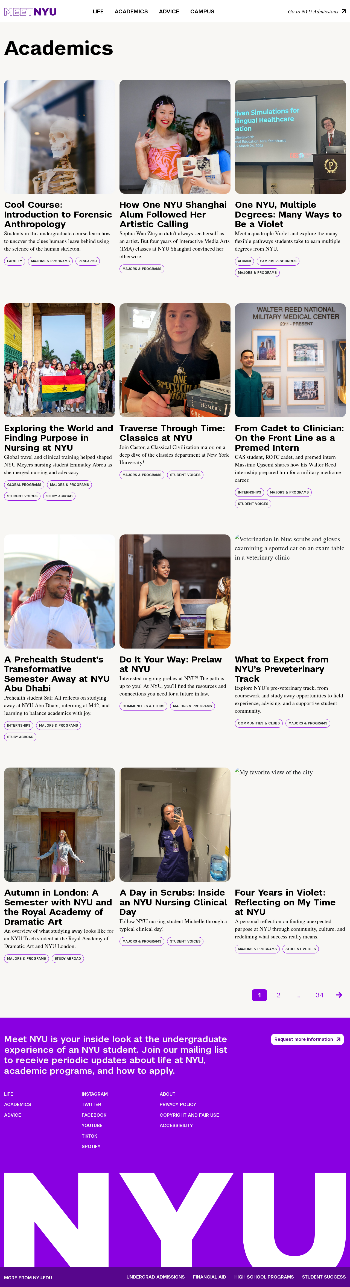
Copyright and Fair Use (189, 1115)
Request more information (304, 1039)
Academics (131, 11)
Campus (202, 11)
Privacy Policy (178, 1104)
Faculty (14, 261)
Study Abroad (59, 496)
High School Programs (264, 1277)
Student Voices (22, 496)
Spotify (91, 1146)
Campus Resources (278, 261)
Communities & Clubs (143, 706)
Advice (169, 11)
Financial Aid (209, 1277)
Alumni (244, 261)
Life (98, 11)
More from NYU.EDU (28, 1278)
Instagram (95, 1094)
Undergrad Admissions (156, 1277)
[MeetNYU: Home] (30, 11)
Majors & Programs (50, 261)
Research (87, 261)
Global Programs (24, 485)
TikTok (89, 1136)
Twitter (91, 1104)
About (167, 1094)
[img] (59, 137)
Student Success (324, 1277)
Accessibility (176, 1125)
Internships (249, 492)
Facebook (94, 1115)
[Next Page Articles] (339, 994)
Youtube (92, 1125)
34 (320, 995)
